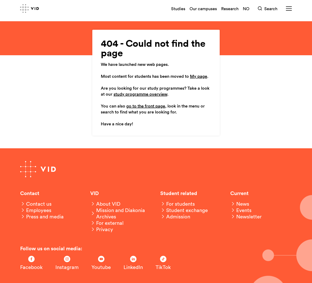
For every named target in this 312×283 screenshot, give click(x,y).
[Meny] (289, 8)
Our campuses (203, 8)
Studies (178, 8)
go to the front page (145, 106)
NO (246, 8)
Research (230, 8)
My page (198, 76)
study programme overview (140, 94)
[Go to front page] (29, 8)
